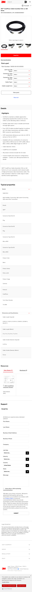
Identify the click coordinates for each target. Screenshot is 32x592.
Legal (9, 566)
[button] (7, 589)
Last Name (6, 427)
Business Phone (7, 438)
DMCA (24, 566)
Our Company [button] (7, 544)
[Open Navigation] (30, 2)
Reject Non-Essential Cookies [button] (9, 585)
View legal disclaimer (6, 60)
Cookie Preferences (24, 568)
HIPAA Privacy (18, 566)
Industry (5, 456)
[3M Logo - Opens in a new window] (3, 2)
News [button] (4, 549)
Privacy (12, 566)
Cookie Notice (5, 582)
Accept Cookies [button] (21, 585)
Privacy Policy (9, 498)
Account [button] (26, 5)
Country (5, 462)
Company (6, 444)
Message (5, 475)
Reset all (16, 97)
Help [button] (3, 558)
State (4, 469)
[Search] (26, 2)
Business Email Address (10, 433)
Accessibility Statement (13, 567)
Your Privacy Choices (12, 568)
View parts (16, 92)
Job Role (5, 450)
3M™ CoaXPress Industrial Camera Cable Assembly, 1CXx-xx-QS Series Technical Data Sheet (9, 386)
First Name (6, 421)
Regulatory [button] (6, 554)
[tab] (8, 370)
